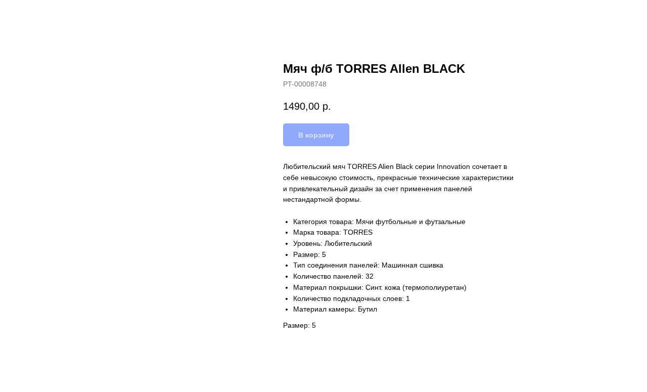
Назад (29, 15)
